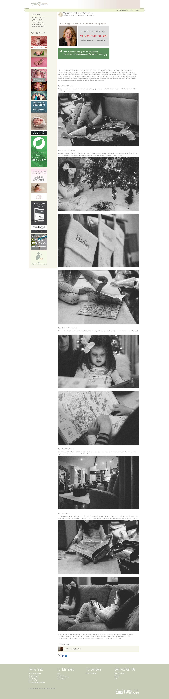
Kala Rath (67, 644)
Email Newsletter (120, 673)
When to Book (33, 681)
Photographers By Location (37, 682)
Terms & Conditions (63, 677)
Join (132, 10)
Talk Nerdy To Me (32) (38, 17)
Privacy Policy (61, 679)
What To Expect (33, 679)
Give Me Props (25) (37, 22)
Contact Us (60, 675)
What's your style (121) (38, 24)
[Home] (39, 5)
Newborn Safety (33, 677)
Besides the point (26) (38, 26)
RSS (116, 679)
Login (137, 10)
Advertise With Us (91, 673)
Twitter (117, 677)
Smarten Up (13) (36, 21)
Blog (64, 15)
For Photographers (122, 10)
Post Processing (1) (37, 19)
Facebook (117, 675)
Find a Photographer (35, 673)
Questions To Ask (34, 675)
